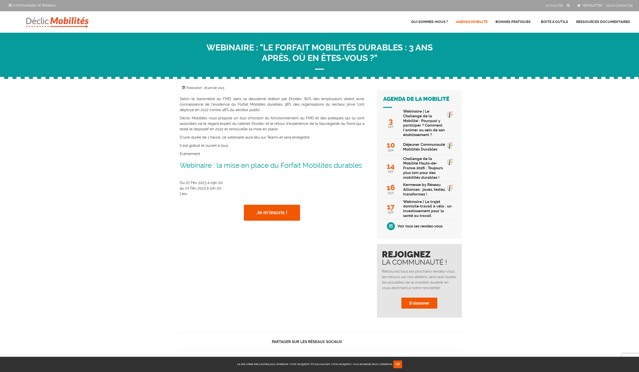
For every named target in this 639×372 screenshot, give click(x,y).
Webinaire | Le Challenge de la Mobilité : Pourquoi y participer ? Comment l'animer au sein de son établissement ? (424, 123)
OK (398, 364)
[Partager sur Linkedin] (357, 342)
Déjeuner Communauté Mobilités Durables (424, 147)
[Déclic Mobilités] (57, 21)
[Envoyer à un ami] (366, 342)
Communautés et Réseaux (34, 5)
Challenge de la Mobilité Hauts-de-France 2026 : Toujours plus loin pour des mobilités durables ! (423, 168)
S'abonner (419, 303)
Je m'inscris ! (272, 212)
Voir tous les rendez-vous (420, 226)
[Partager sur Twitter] (353, 342)
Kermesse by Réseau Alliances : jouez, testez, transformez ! (424, 189)
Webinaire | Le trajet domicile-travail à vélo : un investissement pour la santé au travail (427, 208)
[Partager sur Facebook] (348, 342)
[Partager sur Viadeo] (362, 342)
